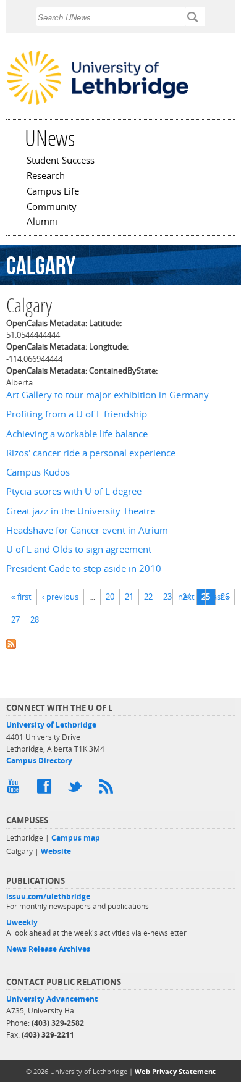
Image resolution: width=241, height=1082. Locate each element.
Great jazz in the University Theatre (80, 511)
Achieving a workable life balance (77, 433)
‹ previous (60, 596)
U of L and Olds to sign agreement (78, 549)
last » (220, 596)
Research (46, 176)
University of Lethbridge (51, 724)
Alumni (42, 222)
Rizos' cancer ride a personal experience (90, 453)
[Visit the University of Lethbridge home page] (97, 103)
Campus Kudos (38, 472)
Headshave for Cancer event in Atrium (87, 530)
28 (34, 619)
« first (21, 596)
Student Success (61, 161)
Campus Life (53, 192)
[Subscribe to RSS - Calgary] (120, 643)
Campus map (75, 837)
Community (52, 207)
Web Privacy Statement (175, 1071)
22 (148, 596)
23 (167, 596)
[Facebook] (46, 789)
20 (110, 596)
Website (56, 851)
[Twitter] (77, 789)
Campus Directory (39, 760)
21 (129, 596)
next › (188, 596)
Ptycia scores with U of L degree (74, 491)
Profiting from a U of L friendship (76, 414)
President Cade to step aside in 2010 (83, 568)
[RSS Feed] (108, 789)
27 (15, 619)
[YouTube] (15, 789)
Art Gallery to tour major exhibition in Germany (107, 394)
